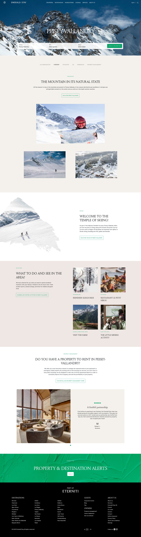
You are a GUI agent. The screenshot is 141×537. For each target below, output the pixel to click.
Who (50, 45)
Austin (59, 512)
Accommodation (45, 64)
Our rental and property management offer (70, 381)
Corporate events (89, 500)
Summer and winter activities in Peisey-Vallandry (32, 295)
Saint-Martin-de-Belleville (19, 520)
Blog (85, 503)
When (79, 45)
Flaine (36, 523)
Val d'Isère (37, 514)
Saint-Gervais (15, 518)
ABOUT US (112, 498)
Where (20, 45)
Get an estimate (88, 515)
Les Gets (14, 505)
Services (85, 2)
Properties (49, 2)
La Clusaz (37, 516)
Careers (110, 512)
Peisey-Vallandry (39, 509)
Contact (110, 514)
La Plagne (37, 507)
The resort (66, 64)
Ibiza (58, 507)
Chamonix (14, 503)
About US (92, 2)
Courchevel (15, 509)
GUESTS (87, 498)
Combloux (37, 503)
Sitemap (110, 523)
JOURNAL (78, 2)
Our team (110, 509)
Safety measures (112, 516)
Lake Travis (60, 514)
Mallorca (59, 503)
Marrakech (60, 509)
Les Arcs (37, 505)
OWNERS (88, 508)
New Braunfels (61, 520)
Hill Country (60, 516)
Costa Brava (60, 505)
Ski (73, 64)
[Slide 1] (70, 445)
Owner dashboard (89, 513)
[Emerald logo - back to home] (15, 2)
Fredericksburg (61, 518)
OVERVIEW (56, 64)
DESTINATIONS (18, 498)
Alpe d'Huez (15, 507)
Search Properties (114, 46)
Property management (90, 511)
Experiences (80, 64)
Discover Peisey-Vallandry (70, 95)
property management (94, 64)
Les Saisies (38, 520)
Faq (85, 505)
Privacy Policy (111, 518)
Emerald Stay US (112, 505)
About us (110, 500)
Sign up (70, 474)
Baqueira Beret (16, 523)
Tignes (36, 512)
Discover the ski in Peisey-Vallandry (91, 238)
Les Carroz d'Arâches (18, 516)
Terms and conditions (114, 520)
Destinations (59, 2)
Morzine (14, 500)
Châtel (36, 500)
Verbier (59, 500)
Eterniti (110, 507)
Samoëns (37, 518)
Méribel (14, 514)
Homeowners (69, 2)
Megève (14, 512)
